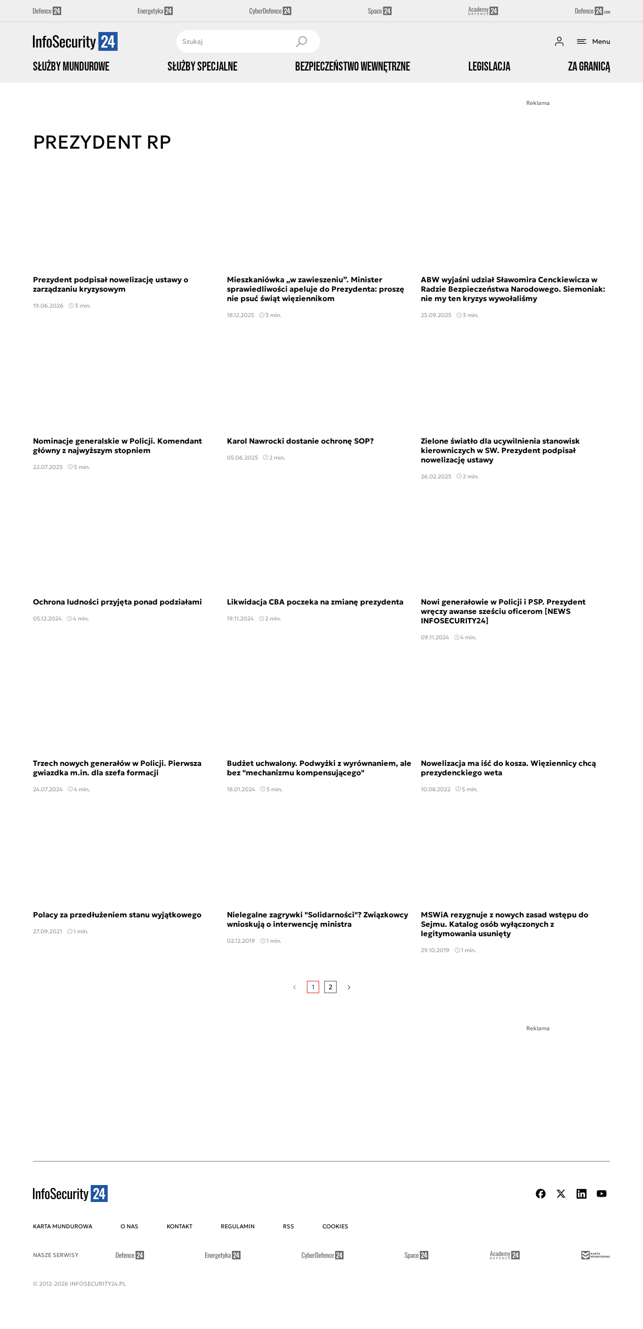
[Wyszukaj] (301, 41)
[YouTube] (601, 1193)
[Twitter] (561, 1193)
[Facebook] (540, 1193)
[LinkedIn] (581, 1193)
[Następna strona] (349, 987)
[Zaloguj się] (559, 41)
